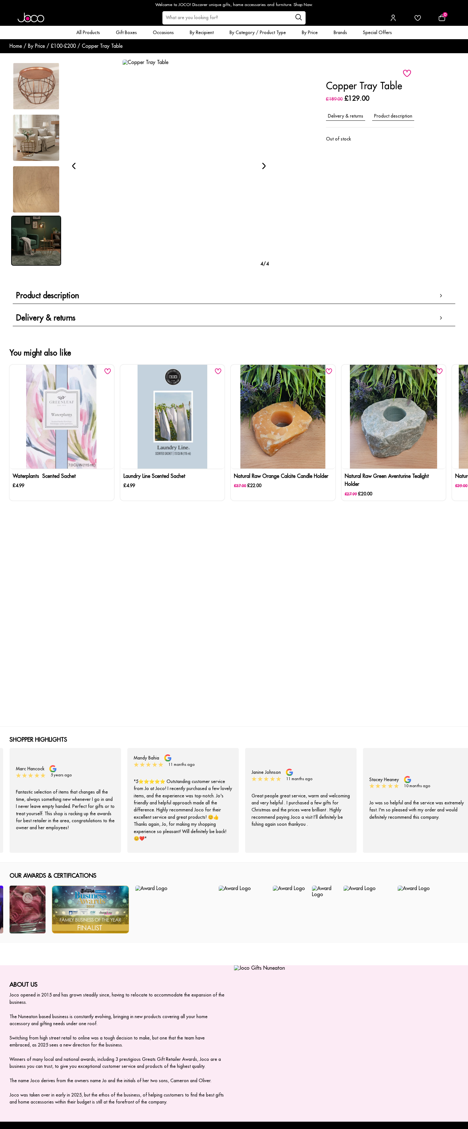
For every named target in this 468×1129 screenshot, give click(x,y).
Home (16, 46)
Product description (393, 116)
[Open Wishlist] (417, 17)
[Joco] (31, 18)
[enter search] (298, 18)
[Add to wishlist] (407, 73)
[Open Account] (393, 17)
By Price (36, 46)
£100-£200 (63, 46)
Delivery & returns (345, 116)
